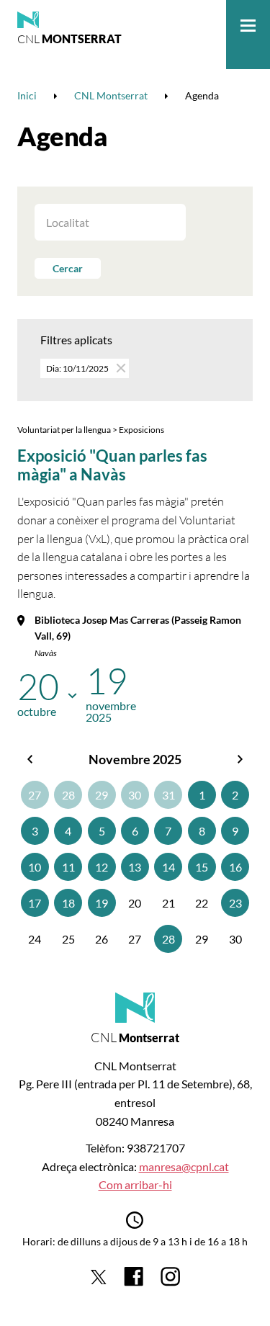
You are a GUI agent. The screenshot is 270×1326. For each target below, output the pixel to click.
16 (235, 867)
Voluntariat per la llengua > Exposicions (90, 429)
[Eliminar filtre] (119, 367)
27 (34, 795)
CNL (69, 39)
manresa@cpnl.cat (184, 1166)
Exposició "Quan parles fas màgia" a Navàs (112, 465)
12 (101, 867)
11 (68, 867)
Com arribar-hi (135, 1184)
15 (201, 867)
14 (168, 867)
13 (134, 867)
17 (34, 903)
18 (68, 903)
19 (101, 903)
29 (101, 795)
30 (134, 795)
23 (235, 903)
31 (168, 795)
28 (68, 795)
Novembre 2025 (135, 759)
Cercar (68, 268)
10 (34, 867)
